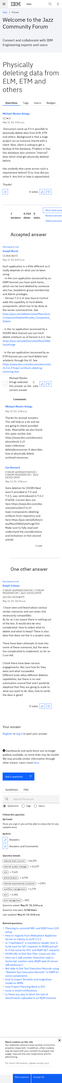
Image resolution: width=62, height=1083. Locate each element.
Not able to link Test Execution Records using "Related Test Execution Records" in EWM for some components (32, 972)
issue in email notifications (21, 990)
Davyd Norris (10, 251)
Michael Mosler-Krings (16, 113)
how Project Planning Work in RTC (25, 986)
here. (37, 762)
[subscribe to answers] (5, 839)
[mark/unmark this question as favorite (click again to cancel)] (5, 191)
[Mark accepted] (5, 384)
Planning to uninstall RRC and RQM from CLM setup (32, 930)
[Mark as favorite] (5, 191)
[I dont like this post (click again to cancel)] (48, 191)
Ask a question (14, 776)
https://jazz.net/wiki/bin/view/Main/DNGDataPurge (26, 342)
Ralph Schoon (11, 585)
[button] (59, 1040)
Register (8, 733)
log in (19, 733)
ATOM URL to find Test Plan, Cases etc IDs (30, 953)
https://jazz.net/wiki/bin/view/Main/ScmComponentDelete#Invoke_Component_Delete (27, 317)
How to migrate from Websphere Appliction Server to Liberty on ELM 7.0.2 (31, 937)
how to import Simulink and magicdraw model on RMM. (28, 981)
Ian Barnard (12, 467)
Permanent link (11, 246)
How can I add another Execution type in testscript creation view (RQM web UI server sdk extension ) (31, 961)
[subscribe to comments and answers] (5, 846)
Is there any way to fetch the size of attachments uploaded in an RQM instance (30, 996)
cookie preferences (15, 1066)
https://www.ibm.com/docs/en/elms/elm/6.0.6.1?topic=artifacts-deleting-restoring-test (27, 368)
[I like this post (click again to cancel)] (42, 191)
